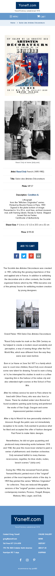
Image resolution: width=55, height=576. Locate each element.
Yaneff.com (27, 5)
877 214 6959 (16, 543)
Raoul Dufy (21, 172)
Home (12, 23)
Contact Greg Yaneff (11, 534)
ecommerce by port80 (27, 569)
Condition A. (33, 195)
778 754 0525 (8, 548)
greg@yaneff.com (10, 539)
